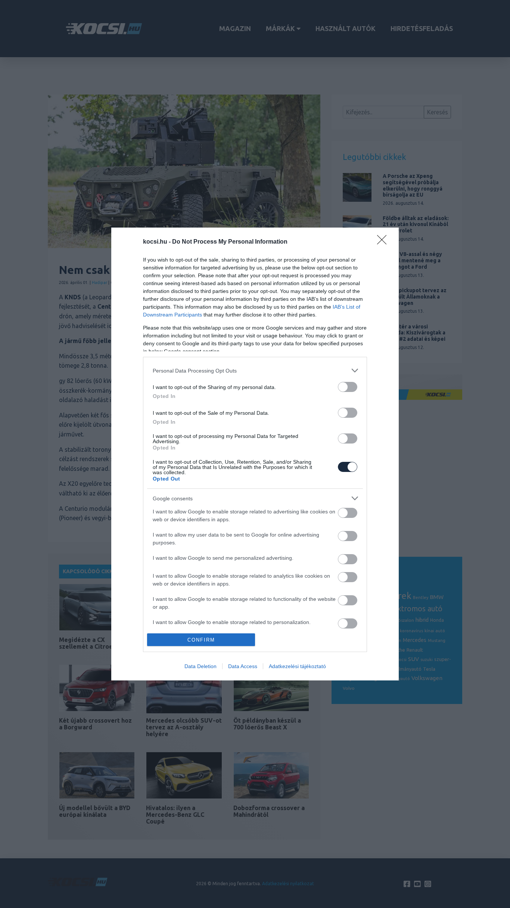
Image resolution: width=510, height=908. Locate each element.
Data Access (242, 666)
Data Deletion (200, 666)
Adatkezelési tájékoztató (297, 666)
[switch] (347, 387)
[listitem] (255, 370)
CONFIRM (201, 640)
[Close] (384, 242)
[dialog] (255, 454)
